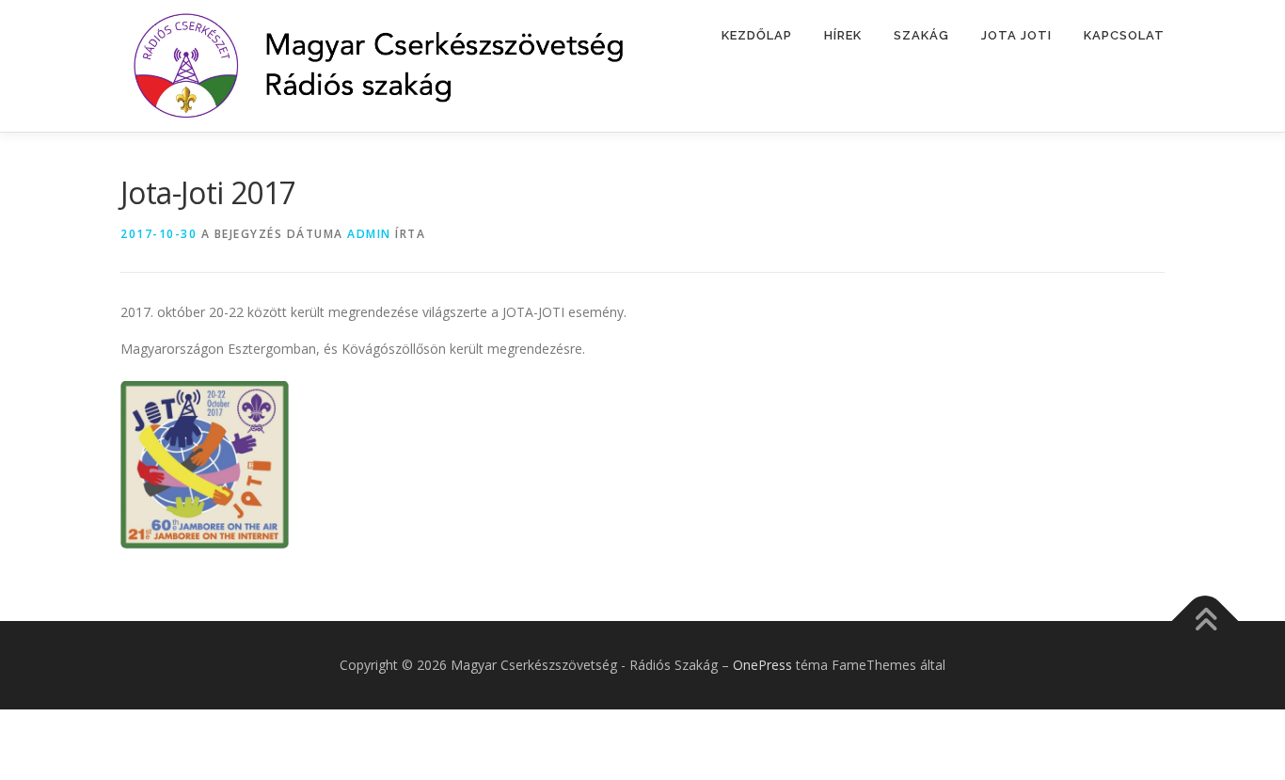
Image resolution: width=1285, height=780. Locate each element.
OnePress (762, 665)
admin (369, 234)
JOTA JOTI (1016, 35)
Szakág (921, 35)
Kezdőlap (757, 35)
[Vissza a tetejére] (1205, 621)
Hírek (843, 35)
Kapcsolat (1124, 35)
